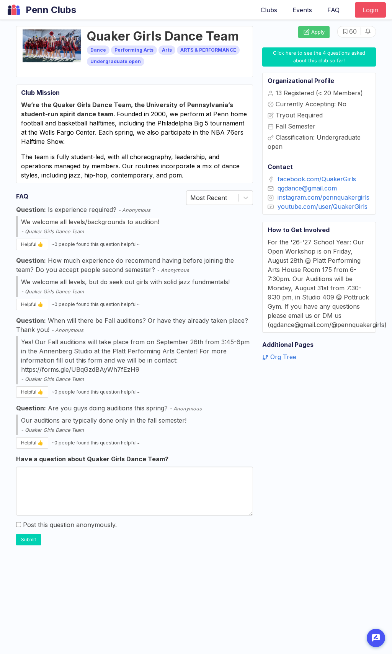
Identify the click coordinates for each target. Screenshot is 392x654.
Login (370, 10)
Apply (318, 32)
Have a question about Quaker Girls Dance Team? (92, 459)
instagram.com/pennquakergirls (323, 197)
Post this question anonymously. (70, 525)
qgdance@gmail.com (307, 188)
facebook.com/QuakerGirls (317, 179)
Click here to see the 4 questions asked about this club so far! (320, 56)
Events (302, 10)
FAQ (333, 10)
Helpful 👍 (32, 244)
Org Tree (282, 357)
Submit (28, 539)
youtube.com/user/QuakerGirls (323, 206)
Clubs (269, 10)
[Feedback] (376, 638)
